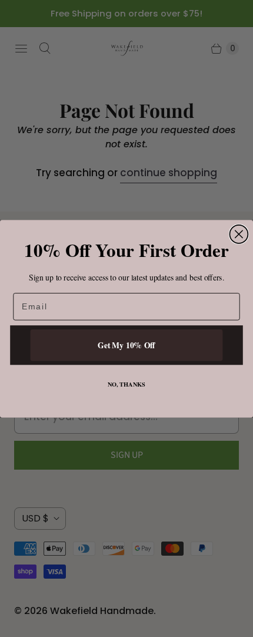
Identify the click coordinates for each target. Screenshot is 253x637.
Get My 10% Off (126, 345)
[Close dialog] (238, 234)
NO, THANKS (127, 383)
